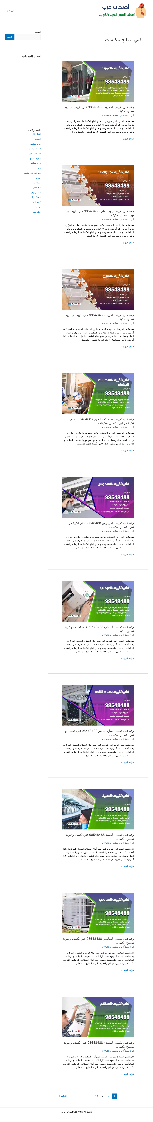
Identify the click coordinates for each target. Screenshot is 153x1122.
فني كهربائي (35, 197)
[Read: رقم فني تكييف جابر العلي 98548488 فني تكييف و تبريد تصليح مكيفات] (98, 185)
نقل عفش (36, 212)
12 (96, 1095)
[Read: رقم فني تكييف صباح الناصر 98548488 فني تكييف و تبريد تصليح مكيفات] (98, 705)
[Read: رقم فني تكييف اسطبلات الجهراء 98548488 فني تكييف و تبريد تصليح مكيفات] (98, 393)
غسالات (37, 182)
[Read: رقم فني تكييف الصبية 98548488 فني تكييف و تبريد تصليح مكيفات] (98, 809)
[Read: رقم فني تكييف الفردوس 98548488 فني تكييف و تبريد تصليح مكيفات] (98, 497)
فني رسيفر (36, 192)
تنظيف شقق (35, 158)
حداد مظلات (35, 163)
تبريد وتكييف (117, 115)
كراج (38, 207)
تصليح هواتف (35, 153)
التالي (62, 1095)
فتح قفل (37, 187)
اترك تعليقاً (129, 115)
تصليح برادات (35, 148)
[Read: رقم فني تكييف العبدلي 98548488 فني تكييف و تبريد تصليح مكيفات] (98, 601)
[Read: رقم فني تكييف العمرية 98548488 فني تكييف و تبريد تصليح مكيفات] (98, 81)
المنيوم (38, 139)
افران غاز (36, 134)
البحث (38, 32)
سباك (38, 168)
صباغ (38, 178)
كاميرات (37, 202)
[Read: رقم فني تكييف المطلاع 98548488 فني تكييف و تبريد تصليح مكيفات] (98, 1017)
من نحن (10, 10)
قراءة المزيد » (127, 138)
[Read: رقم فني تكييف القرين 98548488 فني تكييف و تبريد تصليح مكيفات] (98, 289)
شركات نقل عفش (32, 173)
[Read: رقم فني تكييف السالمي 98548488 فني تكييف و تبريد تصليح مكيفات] (98, 913)
